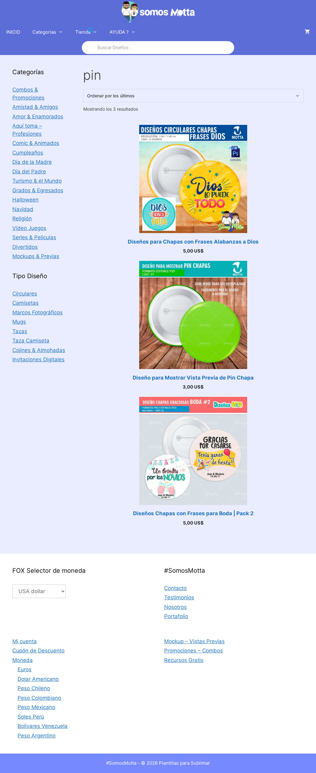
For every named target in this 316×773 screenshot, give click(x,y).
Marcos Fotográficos (37, 312)
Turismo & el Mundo (37, 181)
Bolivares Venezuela (43, 726)
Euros (24, 669)
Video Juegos (29, 228)
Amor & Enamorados (37, 116)
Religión (22, 218)
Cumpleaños (27, 153)
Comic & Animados (35, 143)
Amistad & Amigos (35, 107)
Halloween (25, 200)
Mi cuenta (24, 641)
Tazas (19, 331)
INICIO (13, 32)
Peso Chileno (34, 688)
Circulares (24, 294)
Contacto (175, 588)
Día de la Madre (32, 162)
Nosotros (175, 607)
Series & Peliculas (34, 237)
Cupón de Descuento (38, 651)
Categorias (44, 32)
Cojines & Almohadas (38, 350)
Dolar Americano (38, 679)
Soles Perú (31, 717)
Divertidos (25, 247)
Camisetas (25, 303)
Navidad (22, 209)
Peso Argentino (37, 736)
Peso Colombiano (39, 698)
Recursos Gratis (183, 660)
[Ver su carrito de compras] (307, 32)
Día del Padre (29, 171)
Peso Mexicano (36, 707)
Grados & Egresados (37, 190)
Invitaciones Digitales (38, 359)
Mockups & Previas (35, 256)
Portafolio (176, 616)
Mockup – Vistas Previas (194, 641)
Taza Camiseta (30, 341)
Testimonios (179, 597)
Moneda (22, 660)
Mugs (19, 322)
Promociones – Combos (193, 651)
